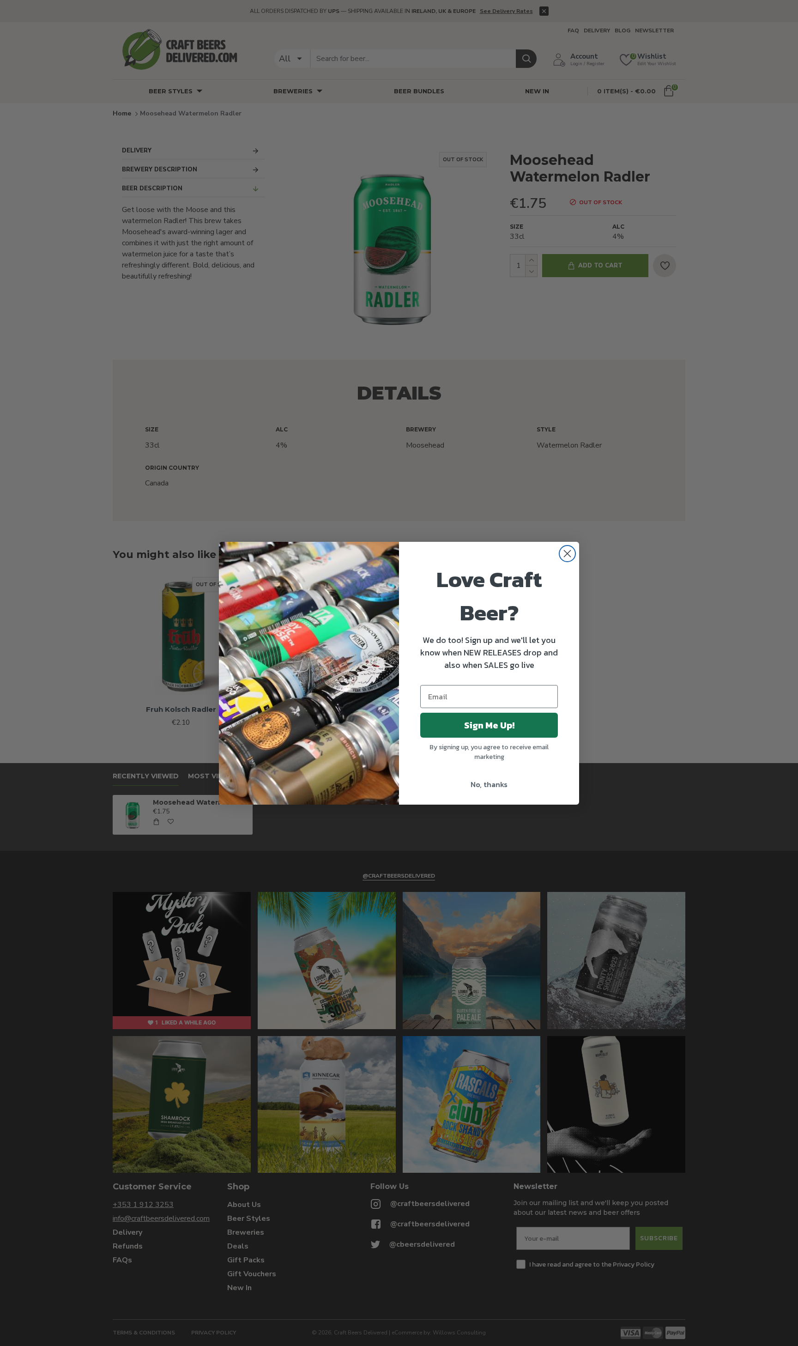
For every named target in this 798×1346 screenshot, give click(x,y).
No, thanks (489, 784)
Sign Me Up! (489, 725)
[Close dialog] (567, 554)
